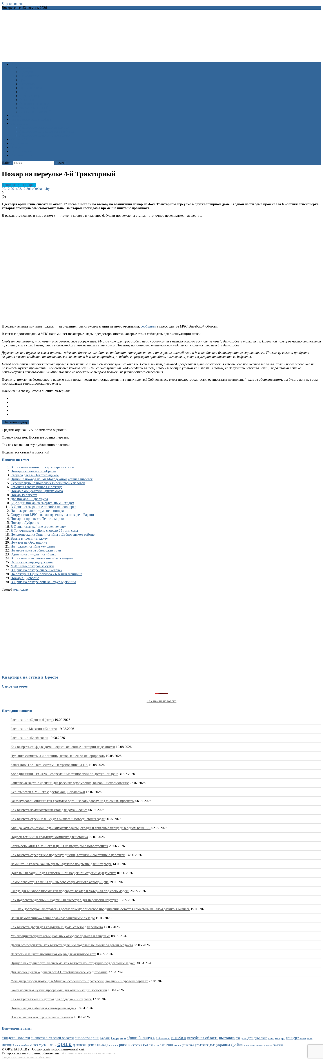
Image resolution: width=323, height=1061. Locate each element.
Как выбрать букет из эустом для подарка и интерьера (51, 999)
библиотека (163, 1038)
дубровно (260, 1038)
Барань (105, 1038)
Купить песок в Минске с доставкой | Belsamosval (48, 792)
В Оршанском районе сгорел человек (38, 526)
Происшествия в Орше (19, 185)
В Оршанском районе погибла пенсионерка (43, 507)
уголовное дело (205, 1044)
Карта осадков (21, 151)
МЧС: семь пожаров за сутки (32, 566)
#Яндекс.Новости (16, 1038)
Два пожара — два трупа (29, 499)
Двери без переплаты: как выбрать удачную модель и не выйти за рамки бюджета (72, 945)
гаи (238, 1038)
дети (244, 1038)
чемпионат (249, 1045)
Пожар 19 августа (24, 495)
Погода (16, 147)
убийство (188, 1044)
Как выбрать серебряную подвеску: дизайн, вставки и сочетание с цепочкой (68, 855)
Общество (26, 84)
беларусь (146, 1037)
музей (44, 1045)
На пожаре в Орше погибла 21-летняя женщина (46, 574)
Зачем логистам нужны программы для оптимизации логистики (59, 990)
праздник (113, 1045)
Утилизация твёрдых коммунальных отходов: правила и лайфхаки (60, 936)
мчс (15, 589)
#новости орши (87, 1038)
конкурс (280, 1038)
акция (123, 1038)
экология (278, 1044)
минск (34, 1044)
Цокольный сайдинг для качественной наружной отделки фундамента (63, 873)
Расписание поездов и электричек (44, 135)
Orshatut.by (41, 189)
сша (151, 1045)
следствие (136, 1044)
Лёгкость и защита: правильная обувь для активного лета (53, 954)
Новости (17, 64)
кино (271, 1038)
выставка (227, 1038)
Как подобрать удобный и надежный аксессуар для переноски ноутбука (64, 900)
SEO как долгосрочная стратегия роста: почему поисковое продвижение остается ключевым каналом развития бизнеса (100, 909)
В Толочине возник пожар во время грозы (42, 467)
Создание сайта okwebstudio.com (26, 1057)
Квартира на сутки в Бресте (30, 677)
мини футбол (22, 1045)
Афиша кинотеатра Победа (31, 119)
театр (157, 1045)
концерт (292, 1038)
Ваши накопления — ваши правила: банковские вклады (53, 918)
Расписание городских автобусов (44, 127)
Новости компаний (33, 107)
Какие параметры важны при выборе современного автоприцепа (60, 882)
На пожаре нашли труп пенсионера (37, 511)
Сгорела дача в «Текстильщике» (35, 475)
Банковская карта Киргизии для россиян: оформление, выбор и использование (70, 783)
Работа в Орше (22, 139)
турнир (177, 1045)
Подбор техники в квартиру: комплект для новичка (49, 837)
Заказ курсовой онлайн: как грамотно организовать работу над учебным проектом (72, 801)
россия (125, 1044)
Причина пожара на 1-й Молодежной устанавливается (52, 479)
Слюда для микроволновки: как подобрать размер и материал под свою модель (70, 891)
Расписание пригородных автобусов (46, 131)
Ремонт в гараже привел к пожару (36, 487)
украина (223, 1044)
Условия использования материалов (88, 1053)
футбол (237, 1045)
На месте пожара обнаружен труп (36, 550)
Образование (29, 76)
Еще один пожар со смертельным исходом (42, 503)
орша (64, 1043)
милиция (8, 1044)
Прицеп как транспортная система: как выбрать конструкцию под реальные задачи (73, 963)
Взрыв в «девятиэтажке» (29, 538)
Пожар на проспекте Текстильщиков (38, 518)
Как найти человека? (35, 111)
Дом (22, 80)
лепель (302, 1038)
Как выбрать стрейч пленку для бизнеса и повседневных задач (58, 819)
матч (309, 1038)
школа (269, 1045)
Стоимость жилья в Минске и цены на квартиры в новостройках (59, 846)
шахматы (260, 1045)
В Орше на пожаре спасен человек (36, 570)
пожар (23, 589)
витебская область (202, 1038)
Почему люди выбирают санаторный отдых (43, 1008)
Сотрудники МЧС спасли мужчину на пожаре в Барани (52, 515)
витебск (178, 1037)
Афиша (16, 115)
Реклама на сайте (23, 155)
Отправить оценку (15, 422)
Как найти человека (161, 701)
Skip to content (12, 3)
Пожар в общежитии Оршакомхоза (37, 491)
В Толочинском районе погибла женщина (42, 558)
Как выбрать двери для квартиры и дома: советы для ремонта (57, 927)
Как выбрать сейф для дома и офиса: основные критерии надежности (63, 747)
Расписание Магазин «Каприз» (34, 729)
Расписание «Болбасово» (29, 738)
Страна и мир (29, 96)
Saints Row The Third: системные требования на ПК (49, 765)
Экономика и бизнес (34, 104)
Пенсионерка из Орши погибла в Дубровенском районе (52, 534)
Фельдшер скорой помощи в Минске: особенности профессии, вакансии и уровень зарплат (79, 981)
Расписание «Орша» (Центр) (32, 720)
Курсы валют (20, 143)
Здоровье (26, 68)
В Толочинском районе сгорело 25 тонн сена (44, 530)
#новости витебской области (52, 1038)
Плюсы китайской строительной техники (42, 1017)
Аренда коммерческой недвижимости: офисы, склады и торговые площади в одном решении (81, 828)
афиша (132, 1038)
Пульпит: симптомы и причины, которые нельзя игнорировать (58, 756)
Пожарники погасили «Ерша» (33, 471)
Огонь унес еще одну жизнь (32, 562)
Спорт (24, 92)
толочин (166, 1044)
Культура (26, 72)
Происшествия (30, 88)
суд (145, 1044)
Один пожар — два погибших (33, 554)
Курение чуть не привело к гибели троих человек (48, 483)
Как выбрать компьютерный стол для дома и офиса (49, 810)
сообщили (148, 326)
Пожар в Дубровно (25, 522)
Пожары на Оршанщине (29, 542)
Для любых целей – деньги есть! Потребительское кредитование (59, 972)
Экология (26, 100)
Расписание (19, 123)
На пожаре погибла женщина (33, 546)
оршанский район (84, 1044)
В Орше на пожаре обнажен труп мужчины (43, 582)
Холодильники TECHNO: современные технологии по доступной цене (64, 774)
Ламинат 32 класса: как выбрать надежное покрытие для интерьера (61, 864)
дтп (250, 1038)
